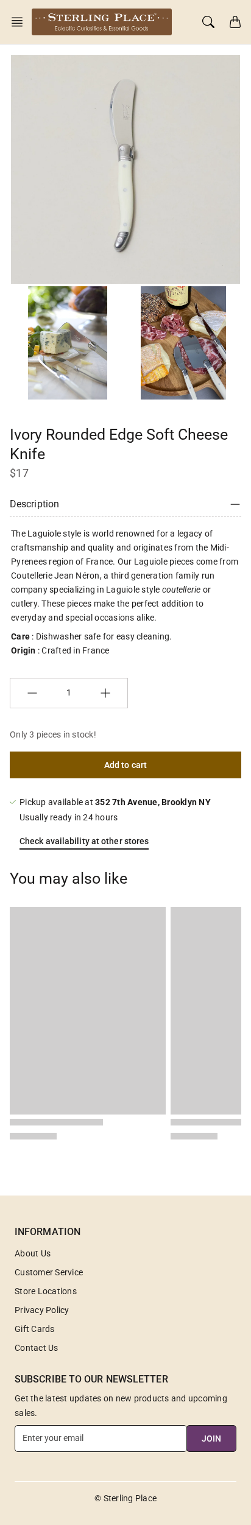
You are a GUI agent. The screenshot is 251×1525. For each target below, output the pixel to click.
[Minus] (32, 693)
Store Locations (46, 1291)
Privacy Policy (42, 1310)
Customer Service (49, 1272)
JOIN (211, 1438)
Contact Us (36, 1348)
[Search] (208, 22)
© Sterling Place (125, 1498)
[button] (21, 22)
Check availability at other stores (84, 841)
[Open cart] (235, 22)
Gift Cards (35, 1329)
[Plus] (105, 693)
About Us (33, 1253)
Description (34, 504)
